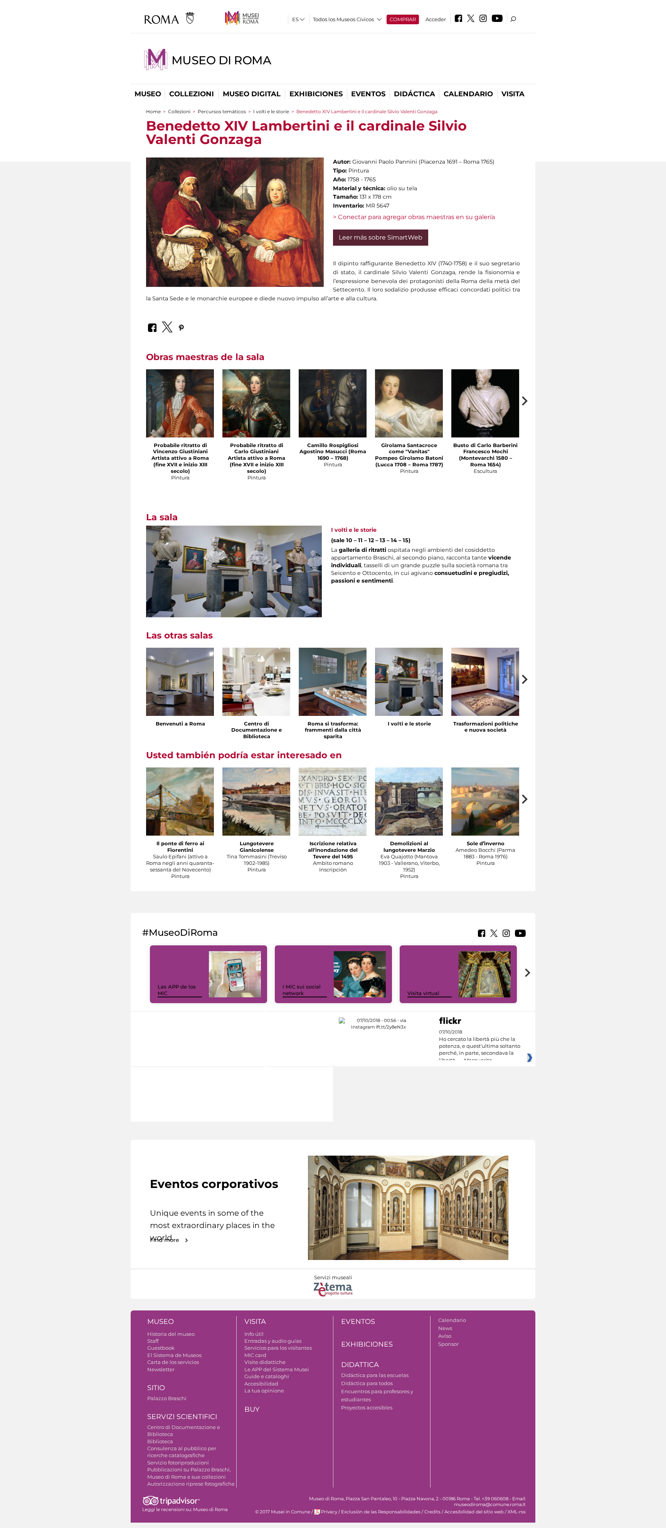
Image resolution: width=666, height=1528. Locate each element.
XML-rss (517, 1512)
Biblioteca (160, 1441)
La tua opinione (264, 1390)
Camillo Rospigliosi (332, 445)
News (445, 1328)
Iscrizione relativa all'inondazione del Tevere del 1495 (333, 850)
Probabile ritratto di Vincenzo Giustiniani (180, 448)
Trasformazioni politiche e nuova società (485, 726)
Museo (148, 94)
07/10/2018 (479, 1046)
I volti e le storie (271, 111)
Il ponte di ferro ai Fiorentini (180, 846)
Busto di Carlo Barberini (485, 445)
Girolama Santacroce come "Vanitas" (409, 448)
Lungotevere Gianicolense (257, 846)
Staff (152, 1341)
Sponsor (448, 1344)
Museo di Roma (221, 60)
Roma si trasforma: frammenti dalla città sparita (333, 730)
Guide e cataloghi (266, 1376)
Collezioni (191, 94)
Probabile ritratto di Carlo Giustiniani (256, 448)
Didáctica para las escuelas (375, 1375)
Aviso (444, 1336)
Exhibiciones (316, 94)
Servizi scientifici (182, 1416)
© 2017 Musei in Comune (282, 1512)
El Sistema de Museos (174, 1355)
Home (153, 111)
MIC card (255, 1355)
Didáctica (414, 94)
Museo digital (252, 94)
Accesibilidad (261, 1384)
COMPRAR (403, 19)
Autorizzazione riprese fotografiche (191, 1484)
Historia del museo (171, 1334)
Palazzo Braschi (167, 1398)
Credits (432, 1512)
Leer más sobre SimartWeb (380, 237)
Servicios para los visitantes (278, 1348)
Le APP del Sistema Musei (276, 1369)
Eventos (368, 94)
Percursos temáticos (222, 111)
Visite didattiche (265, 1362)
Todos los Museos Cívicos (343, 19)
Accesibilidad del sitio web (474, 1512)
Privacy (329, 1512)
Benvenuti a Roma (180, 723)
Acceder (436, 19)
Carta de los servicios (173, 1362)
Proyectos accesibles (366, 1407)
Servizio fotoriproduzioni (178, 1462)
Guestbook (161, 1348)
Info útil (254, 1334)
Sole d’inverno (486, 843)
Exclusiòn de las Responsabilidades (380, 1512)
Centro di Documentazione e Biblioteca (256, 730)
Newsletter (161, 1369)
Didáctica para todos (367, 1383)
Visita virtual (423, 993)
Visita (513, 94)
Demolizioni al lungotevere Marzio (409, 846)
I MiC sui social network (302, 989)
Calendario (468, 94)
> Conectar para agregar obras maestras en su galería (414, 217)
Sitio (156, 1387)
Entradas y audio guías (272, 1341)
